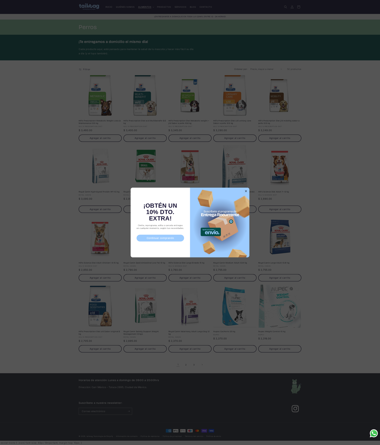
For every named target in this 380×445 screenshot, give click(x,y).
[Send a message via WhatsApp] (374, 433)
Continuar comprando (160, 238)
